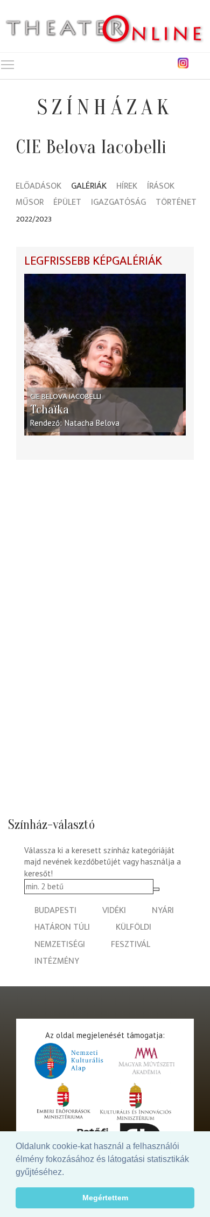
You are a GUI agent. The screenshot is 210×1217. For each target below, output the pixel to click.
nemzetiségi (59, 944)
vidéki (114, 910)
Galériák (89, 186)
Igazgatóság (118, 203)
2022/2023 (34, 219)
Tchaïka (49, 410)
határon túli (62, 927)
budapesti (55, 910)
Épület (67, 203)
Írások (160, 186)
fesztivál (130, 944)
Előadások (38, 186)
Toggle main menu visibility (7, 64)
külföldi (133, 927)
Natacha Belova (92, 423)
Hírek (126, 186)
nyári (163, 910)
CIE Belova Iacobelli (65, 396)
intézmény (56, 961)
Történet (176, 203)
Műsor (30, 203)
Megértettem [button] (105, 1197)
